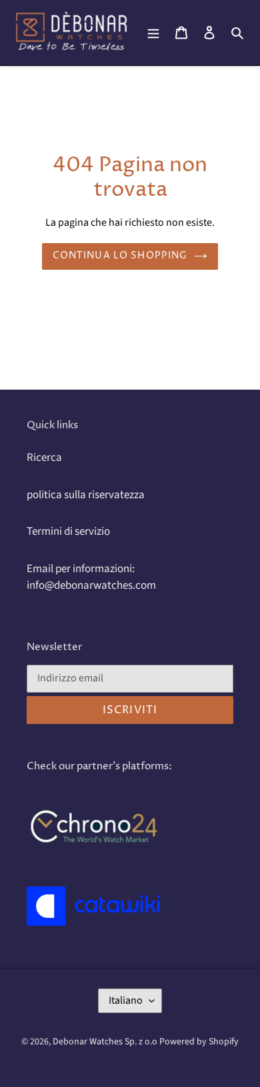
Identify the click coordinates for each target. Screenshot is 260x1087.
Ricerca (44, 458)
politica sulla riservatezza (86, 495)
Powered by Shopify (199, 1041)
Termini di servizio (68, 532)
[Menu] (153, 32)
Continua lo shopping (120, 255)
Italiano (126, 1000)
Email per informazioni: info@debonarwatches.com (91, 577)
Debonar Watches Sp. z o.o (106, 1041)
